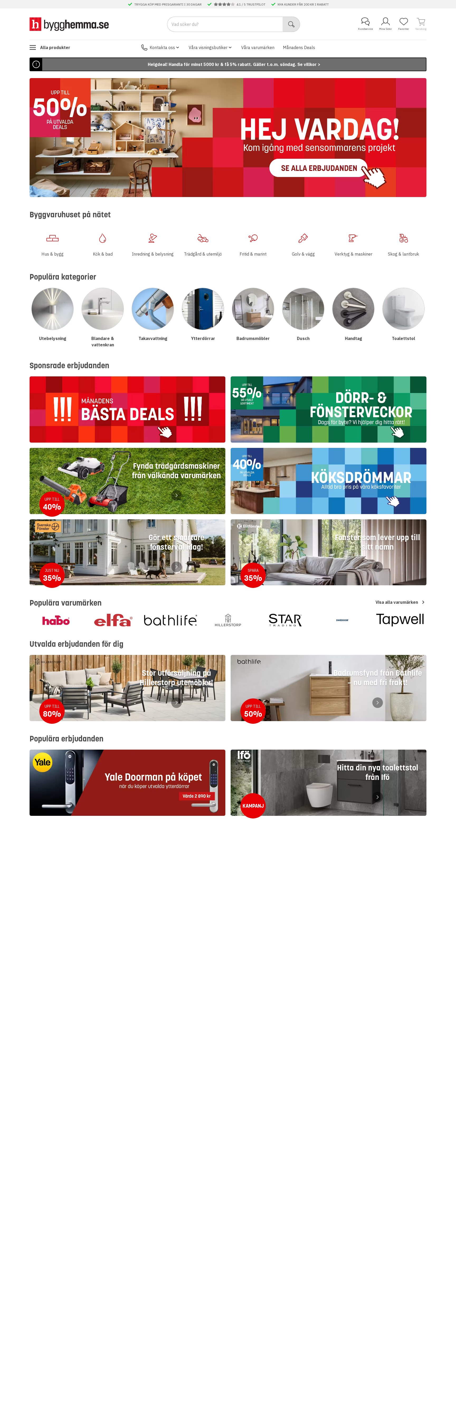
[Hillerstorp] (227, 620)
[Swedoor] (342, 620)
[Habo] (56, 620)
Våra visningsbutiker (208, 47)
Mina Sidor (385, 29)
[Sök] (291, 24)
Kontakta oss (162, 47)
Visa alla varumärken (397, 602)
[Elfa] (113, 620)
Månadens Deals (299, 47)
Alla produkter (55, 47)
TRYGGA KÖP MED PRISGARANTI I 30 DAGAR (168, 4)
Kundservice (365, 29)
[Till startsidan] (69, 24)
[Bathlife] (170, 620)
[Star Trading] (285, 620)
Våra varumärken (257, 47)
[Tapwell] (399, 620)
